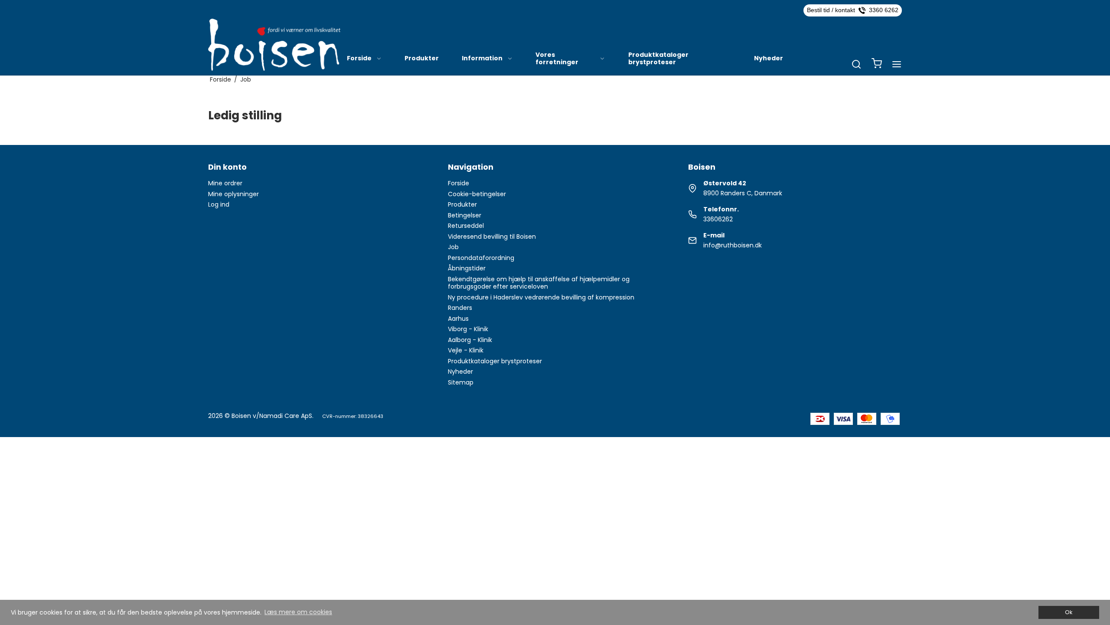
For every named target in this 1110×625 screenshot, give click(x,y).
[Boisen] (274, 45)
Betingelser (464, 215)
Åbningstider (467, 268)
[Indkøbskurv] (877, 64)
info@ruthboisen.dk (732, 245)
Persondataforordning (481, 257)
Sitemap (460, 382)
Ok (1068, 612)
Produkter (422, 58)
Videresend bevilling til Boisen (492, 236)
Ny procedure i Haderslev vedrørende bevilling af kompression (541, 297)
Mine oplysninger (233, 194)
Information (482, 58)
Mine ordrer (225, 183)
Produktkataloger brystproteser (658, 58)
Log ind (218, 204)
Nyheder (768, 58)
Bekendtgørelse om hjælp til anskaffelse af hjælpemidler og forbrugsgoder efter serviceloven (539, 283)
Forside (359, 58)
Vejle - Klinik (465, 350)
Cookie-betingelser (477, 194)
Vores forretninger (556, 58)
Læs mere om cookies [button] (298, 612)
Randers (460, 307)
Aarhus (458, 318)
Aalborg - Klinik (470, 340)
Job (453, 247)
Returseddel (466, 225)
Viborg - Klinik (468, 329)
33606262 (718, 219)
